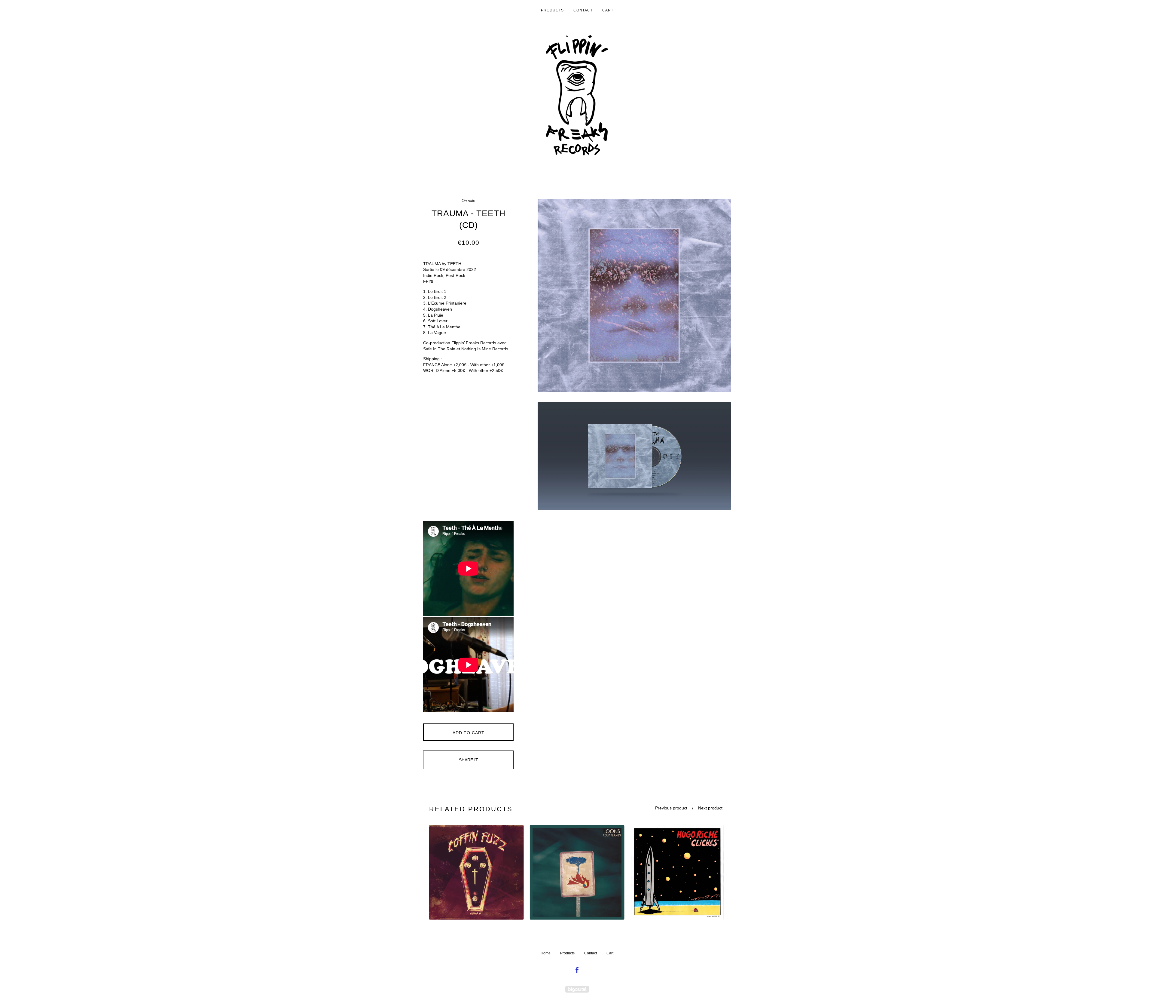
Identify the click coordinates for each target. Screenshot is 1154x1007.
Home (546, 953)
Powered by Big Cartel (577, 989)
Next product (710, 808)
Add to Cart (468, 732)
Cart (607, 10)
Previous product (671, 808)
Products (552, 10)
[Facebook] (577, 970)
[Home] (577, 95)
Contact (583, 10)
